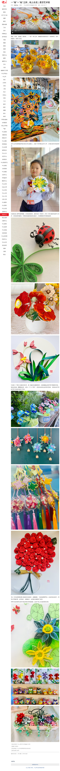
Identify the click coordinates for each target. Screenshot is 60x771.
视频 (4, 43)
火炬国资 (4, 168)
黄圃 (4, 110)
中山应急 (4, 230)
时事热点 (4, 33)
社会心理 (4, 187)
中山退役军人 (4, 162)
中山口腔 (4, 208)
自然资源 (4, 233)
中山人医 (4, 193)
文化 (4, 64)
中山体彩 (4, 165)
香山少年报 (4, 125)
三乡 (4, 101)
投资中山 (4, 214)
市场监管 (4, 178)
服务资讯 (4, 9)
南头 (4, 113)
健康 (4, 58)
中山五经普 (4, 236)
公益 (4, 67)
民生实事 (4, 217)
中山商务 (4, 224)
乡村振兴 (4, 159)
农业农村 (4, 245)
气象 (4, 128)
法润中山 (4, 175)
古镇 (4, 86)
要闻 (4, 12)
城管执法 (4, 150)
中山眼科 (4, 202)
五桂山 (4, 95)
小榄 (4, 89)
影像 (4, 46)
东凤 (4, 98)
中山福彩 (4, 171)
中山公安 (4, 242)
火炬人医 (4, 199)
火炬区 (4, 82)
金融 (4, 248)
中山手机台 (4, 73)
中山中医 (4, 190)
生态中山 (4, 156)
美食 (4, 52)
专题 (4, 40)
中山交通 (4, 147)
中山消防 (4, 141)
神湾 (4, 116)
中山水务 (4, 184)
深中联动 (4, 36)
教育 (4, 21)
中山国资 (4, 132)
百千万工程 (4, 15)
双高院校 (4, 144)
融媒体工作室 (4, 70)
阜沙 (4, 92)
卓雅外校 (4, 135)
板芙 (4, 104)
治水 (4, 30)
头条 (4, 6)
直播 (4, 49)
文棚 (4, 251)
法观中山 (4, 221)
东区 (4, 79)
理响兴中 (4, 138)
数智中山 (4, 181)
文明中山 (4, 211)
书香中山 (4, 55)
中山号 (4, 76)
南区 (4, 107)
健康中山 (4, 61)
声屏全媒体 (4, 119)
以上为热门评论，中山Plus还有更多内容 (35, 767)
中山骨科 (4, 205)
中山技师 (4, 227)
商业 (4, 254)
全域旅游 (4, 122)
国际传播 (4, 24)
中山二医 (4, 196)
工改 (4, 27)
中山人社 (4, 153)
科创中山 (4, 239)
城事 (4, 18)
